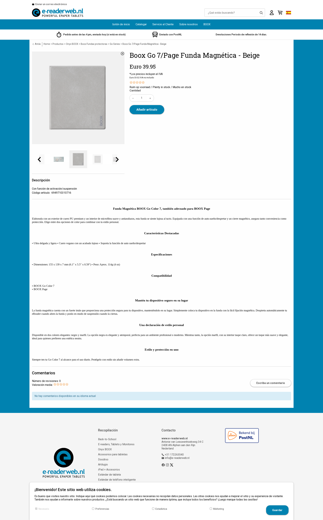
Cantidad (135, 90)
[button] (288, 12)
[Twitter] (171, 465)
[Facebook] (163, 465)
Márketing (218, 509)
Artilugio (103, 464)
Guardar (277, 510)
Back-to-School (107, 439)
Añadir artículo (146, 109)
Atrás (37, 44)
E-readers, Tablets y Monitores (116, 444)
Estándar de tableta (109, 474)
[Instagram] (167, 465)
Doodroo (103, 459)
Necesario (44, 509)
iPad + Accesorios (109, 469)
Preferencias (102, 509)
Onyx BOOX (105, 449)
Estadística (161, 509)
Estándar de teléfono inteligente (117, 479)
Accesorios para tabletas (113, 454)
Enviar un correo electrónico (50, 4)
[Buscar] (261, 13)
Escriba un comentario (270, 383)
